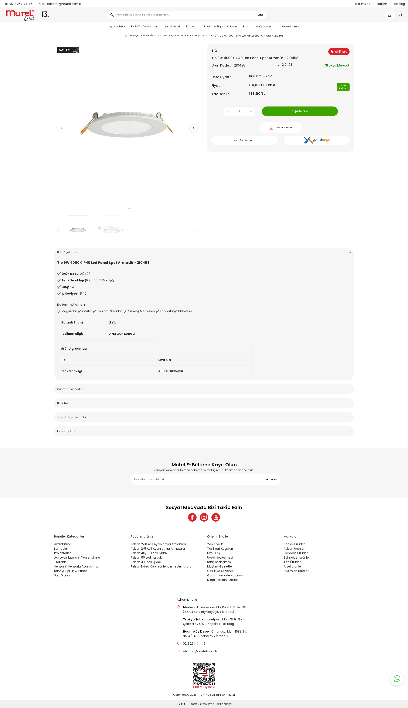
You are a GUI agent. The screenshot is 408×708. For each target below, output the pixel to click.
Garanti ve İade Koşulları (225, 575)
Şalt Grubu (62, 575)
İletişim (382, 4)
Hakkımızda (362, 4)
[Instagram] (204, 517)
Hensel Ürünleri (294, 544)
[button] (125, 208)
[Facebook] (192, 517)
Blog (246, 26)
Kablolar (191, 26)
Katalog (399, 4)
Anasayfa (134, 35)
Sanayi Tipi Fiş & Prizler (70, 571)
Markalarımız (290, 26)
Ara (260, 15)
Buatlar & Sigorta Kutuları (220, 26)
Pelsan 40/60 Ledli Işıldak (149, 553)
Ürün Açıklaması (67, 252)
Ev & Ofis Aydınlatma (144, 26)
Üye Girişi (213, 553)
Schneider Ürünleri (297, 557)
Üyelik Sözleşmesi (220, 557)
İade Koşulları (66, 431)
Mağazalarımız (265, 26)
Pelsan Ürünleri (294, 548)
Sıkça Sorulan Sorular (222, 580)
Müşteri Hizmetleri (220, 566)
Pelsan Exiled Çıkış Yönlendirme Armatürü (161, 566)
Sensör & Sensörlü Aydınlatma (76, 566)
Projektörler (62, 553)
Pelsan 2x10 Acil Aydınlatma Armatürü (158, 544)
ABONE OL (271, 479)
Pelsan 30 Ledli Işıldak (146, 562)
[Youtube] (215, 517)
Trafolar (60, 562)
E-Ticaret (191, 704)
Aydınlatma (117, 26)
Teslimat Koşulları (220, 548)
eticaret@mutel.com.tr (60, 4)
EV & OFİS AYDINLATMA (155, 35)
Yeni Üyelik (215, 544)
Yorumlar (81, 417)
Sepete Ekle (300, 111)
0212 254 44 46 (18, 4)
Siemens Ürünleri (296, 553)
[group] (127, 124)
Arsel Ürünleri (293, 566)
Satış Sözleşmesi (219, 562)
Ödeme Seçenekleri (70, 389)
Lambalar (61, 548)
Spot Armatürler (180, 35)
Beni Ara (62, 403)
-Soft (180, 704)
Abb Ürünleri (292, 562)
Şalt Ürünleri (172, 26)
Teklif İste (340, 52)
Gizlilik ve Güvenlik (220, 571)
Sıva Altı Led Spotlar (203, 35)
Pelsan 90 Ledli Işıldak (146, 557)
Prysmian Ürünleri (296, 571)
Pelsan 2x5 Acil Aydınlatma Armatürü (158, 548)
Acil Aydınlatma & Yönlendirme (77, 557)
